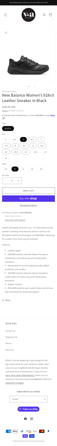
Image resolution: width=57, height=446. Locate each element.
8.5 (24, 145)
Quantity (5, 175)
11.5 (37, 152)
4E (42, 170)
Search (9, 343)
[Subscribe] (44, 399)
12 (46, 152)
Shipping (5, 111)
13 (7, 159)
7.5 (6, 145)
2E (33, 170)
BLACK (8, 128)
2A (7, 170)
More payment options (28, 205)
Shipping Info (12, 337)
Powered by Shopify (37, 441)
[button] (5, 15)
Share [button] (7, 300)
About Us (10, 349)
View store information (15, 220)
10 (6, 152)
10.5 (16, 152)
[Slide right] (35, 86)
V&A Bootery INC (24, 441)
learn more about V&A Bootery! (20, 375)
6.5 (32, 139)
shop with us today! (15, 382)
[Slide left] (22, 86)
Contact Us (10, 331)
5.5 (16, 140)
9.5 (42, 145)
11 (26, 152)
